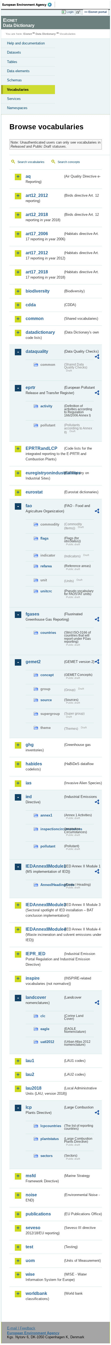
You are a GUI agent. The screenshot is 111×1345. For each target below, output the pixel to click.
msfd (31, 1175)
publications (38, 1214)
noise (31, 1195)
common (35, 318)
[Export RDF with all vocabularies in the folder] (97, 357)
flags (44, 538)
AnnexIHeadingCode (51, 885)
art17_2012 (37, 253)
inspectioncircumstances (51, 829)
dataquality (37, 351)
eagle (44, 1029)
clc (42, 1016)
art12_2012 (37, 195)
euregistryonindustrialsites (44, 473)
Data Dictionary (46, 33)
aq (28, 176)
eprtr (30, 387)
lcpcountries (50, 1126)
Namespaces (17, 108)
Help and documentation (26, 43)
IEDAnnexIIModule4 (44, 929)
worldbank (36, 1293)
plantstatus (49, 1139)
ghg (30, 744)
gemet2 (33, 661)
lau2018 (33, 1088)
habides (34, 764)
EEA (28, 4)
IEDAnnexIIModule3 (44, 904)
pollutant (47, 846)
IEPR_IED (36, 953)
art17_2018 (37, 272)
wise (30, 1274)
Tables (12, 62)
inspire (33, 978)
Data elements (18, 71)
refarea (46, 566)
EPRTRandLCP (41, 448)
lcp (29, 1107)
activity (46, 406)
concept (47, 675)
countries (48, 633)
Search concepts (69, 162)
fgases (32, 614)
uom (30, 1260)
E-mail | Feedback (21, 1328)
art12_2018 (37, 214)
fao (29, 505)
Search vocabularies (31, 162)
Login (70, 11)
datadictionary (40, 332)
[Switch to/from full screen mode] (79, 12)
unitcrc (46, 591)
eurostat (34, 492)
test (29, 1247)
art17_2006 (37, 233)
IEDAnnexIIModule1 (44, 866)
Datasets (14, 52)
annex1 (46, 815)
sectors (46, 1156)
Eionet (27, 33)
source (46, 700)
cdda (31, 305)
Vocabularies (18, 90)
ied (29, 796)
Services (14, 99)
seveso (33, 1227)
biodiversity (38, 291)
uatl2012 (47, 1042)
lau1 (30, 1060)
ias (29, 783)
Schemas (14, 80)
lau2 (30, 1074)
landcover (36, 997)
